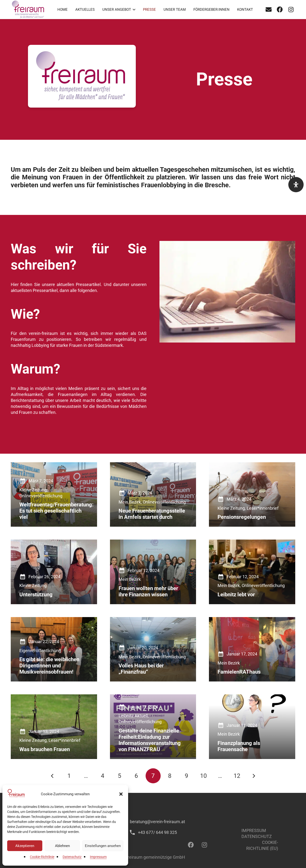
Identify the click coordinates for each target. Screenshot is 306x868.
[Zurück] (52, 775)
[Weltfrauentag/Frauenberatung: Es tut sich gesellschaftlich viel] (54, 494)
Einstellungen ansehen (103, 846)
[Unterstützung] (54, 572)
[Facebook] (279, 9)
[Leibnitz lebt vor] (252, 572)
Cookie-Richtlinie (42, 857)
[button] (121, 794)
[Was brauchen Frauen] (54, 726)
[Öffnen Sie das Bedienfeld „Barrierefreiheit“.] (296, 184)
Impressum (98, 857)
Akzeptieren (24, 846)
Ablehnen (62, 846)
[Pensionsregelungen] (252, 494)
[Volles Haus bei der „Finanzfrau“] (153, 649)
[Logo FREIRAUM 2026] (28, 9)
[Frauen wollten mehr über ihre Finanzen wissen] (153, 572)
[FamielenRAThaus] (252, 649)
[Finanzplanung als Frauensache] (252, 726)
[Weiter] (253, 775)
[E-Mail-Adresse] (268, 9)
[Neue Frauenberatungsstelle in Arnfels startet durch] (153, 494)
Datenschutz (72, 857)
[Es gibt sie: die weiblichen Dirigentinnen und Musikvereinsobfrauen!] (54, 649)
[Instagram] (291, 9)
